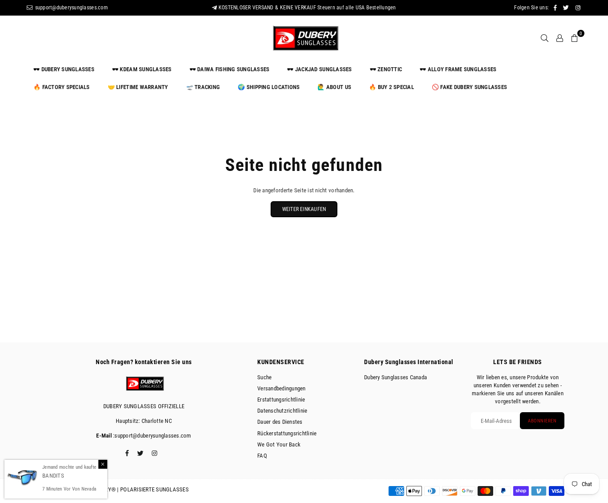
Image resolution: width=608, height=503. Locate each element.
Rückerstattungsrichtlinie (287, 433)
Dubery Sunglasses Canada (395, 377)
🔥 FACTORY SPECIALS (61, 87)
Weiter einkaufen (304, 209)
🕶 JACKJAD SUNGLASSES (319, 69)
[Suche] (544, 38)
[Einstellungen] (559, 38)
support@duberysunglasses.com (70, 7)
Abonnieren (542, 421)
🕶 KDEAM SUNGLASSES (142, 69)
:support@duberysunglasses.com (151, 435)
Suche (264, 377)
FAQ (262, 455)
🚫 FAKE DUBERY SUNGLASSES (469, 87)
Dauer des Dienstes (280, 421)
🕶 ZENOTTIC (386, 69)
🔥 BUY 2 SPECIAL (391, 87)
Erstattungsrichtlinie (281, 399)
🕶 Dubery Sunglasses (63, 69)
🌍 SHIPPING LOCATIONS (269, 87)
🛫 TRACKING (203, 87)
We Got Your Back (278, 444)
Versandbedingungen (281, 388)
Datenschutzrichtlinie (282, 410)
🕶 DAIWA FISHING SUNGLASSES (230, 69)
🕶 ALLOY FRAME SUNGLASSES (458, 69)
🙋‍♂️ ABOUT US (334, 87)
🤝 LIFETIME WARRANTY (138, 87)
